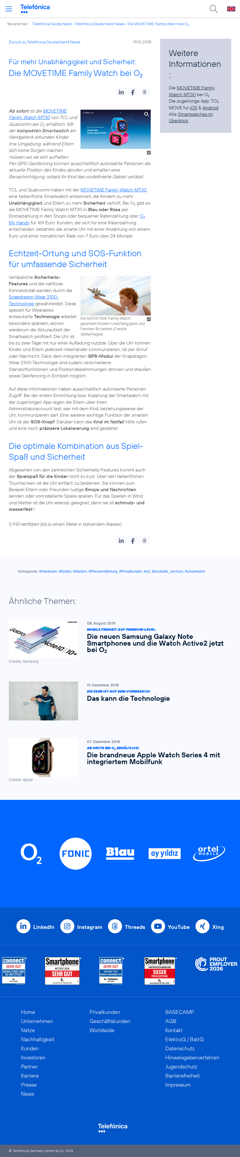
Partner (29, 1066)
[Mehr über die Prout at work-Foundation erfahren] (216, 971)
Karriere (30, 1075)
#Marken (80, 571)
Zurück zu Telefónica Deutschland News (44, 42)
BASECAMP (179, 1012)
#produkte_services (167, 571)
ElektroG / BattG (184, 1039)
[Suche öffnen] (213, 9)
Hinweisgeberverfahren (192, 1057)
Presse (29, 1084)
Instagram (89, 927)
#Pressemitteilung (103, 571)
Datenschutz (180, 1048)
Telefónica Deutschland (52, 23)
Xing (218, 927)
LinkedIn (43, 927)
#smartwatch (195, 571)
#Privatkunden (130, 571)
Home (28, 1012)
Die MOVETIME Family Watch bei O (158, 23)
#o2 (147, 571)
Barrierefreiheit (182, 1075)
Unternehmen (37, 1021)
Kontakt (174, 1030)
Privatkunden (105, 1012)
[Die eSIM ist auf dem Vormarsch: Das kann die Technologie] (117, 701)
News (27, 1093)
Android (210, 108)
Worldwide (102, 1030)
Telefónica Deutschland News (99, 23)
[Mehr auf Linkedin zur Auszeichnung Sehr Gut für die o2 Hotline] (112, 971)
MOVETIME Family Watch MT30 (113, 190)
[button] (121, 91)
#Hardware (48, 571)
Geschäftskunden (110, 1021)
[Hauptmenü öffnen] (9, 9)
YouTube (179, 927)
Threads (135, 927)
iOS (193, 108)
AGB (170, 1021)
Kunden (30, 1048)
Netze (28, 1030)
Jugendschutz (181, 1066)
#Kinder (65, 571)
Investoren (33, 1057)
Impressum (178, 1084)
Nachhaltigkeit (37, 1039)
